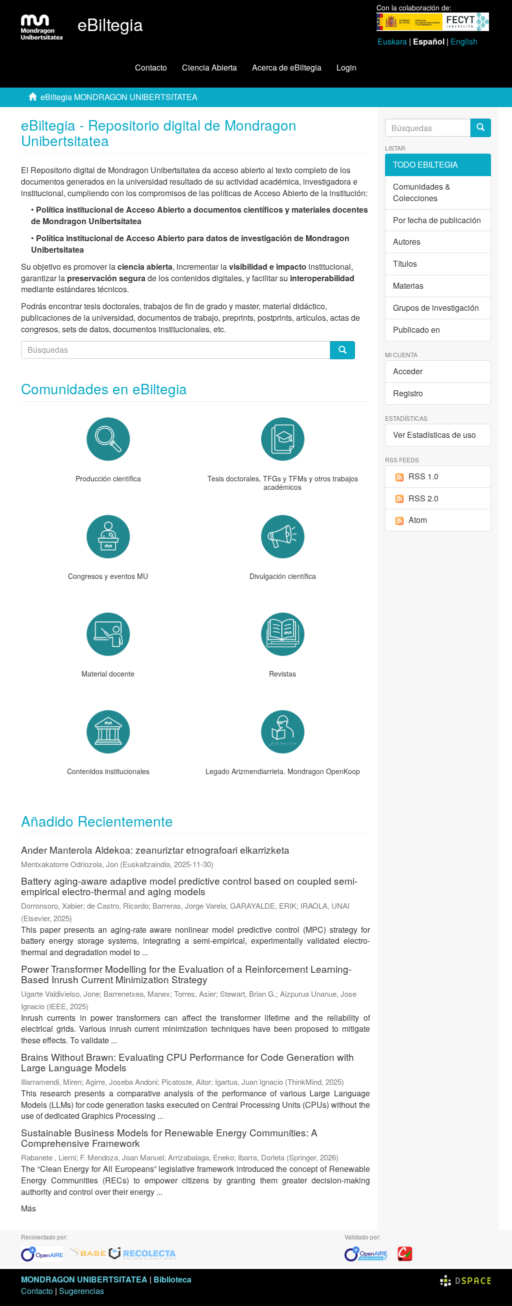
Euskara (392, 41)
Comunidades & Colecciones (421, 192)
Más (28, 1208)
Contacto (151, 67)
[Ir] (480, 128)
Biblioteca (173, 1279)
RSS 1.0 (423, 476)
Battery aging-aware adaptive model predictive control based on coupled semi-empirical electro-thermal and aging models (189, 886)
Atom (417, 519)
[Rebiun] (405, 1253)
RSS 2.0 (423, 498)
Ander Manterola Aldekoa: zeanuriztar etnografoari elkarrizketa (155, 849)
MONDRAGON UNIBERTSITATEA (84, 1279)
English (464, 41)
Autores (406, 241)
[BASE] (87, 1253)
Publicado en (416, 329)
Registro (408, 393)
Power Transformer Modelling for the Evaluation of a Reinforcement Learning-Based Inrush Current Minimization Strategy (186, 974)
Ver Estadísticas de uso (434, 434)
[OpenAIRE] (44, 1253)
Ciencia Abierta (209, 67)
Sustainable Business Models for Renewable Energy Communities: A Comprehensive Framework (169, 1137)
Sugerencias (81, 1290)
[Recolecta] (142, 1253)
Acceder (407, 371)
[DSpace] (465, 1279)
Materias (408, 285)
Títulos (405, 263)
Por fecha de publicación (437, 220)
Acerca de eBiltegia (287, 67)
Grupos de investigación (436, 307)
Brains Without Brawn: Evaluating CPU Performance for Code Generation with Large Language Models (187, 1062)
